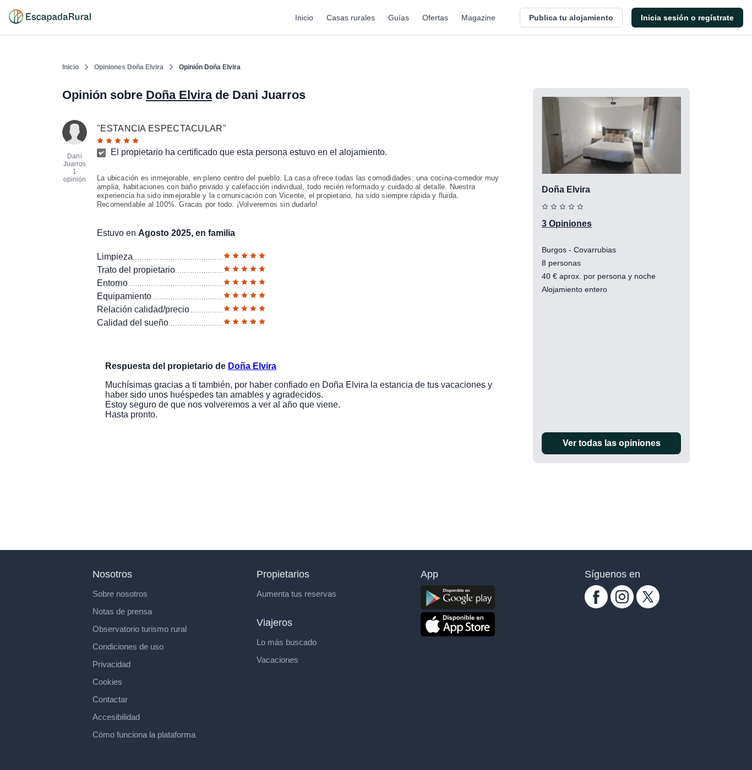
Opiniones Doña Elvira (129, 67)
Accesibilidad (116, 717)
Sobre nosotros (120, 593)
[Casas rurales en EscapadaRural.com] (50, 17)
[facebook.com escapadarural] (596, 605)
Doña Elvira (179, 95)
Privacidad (111, 664)
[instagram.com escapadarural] (622, 605)
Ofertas (435, 17)
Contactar (110, 699)
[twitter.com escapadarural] (648, 605)
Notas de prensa (122, 611)
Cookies (107, 681)
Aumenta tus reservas (296, 593)
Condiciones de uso (128, 646)
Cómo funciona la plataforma (143, 734)
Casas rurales (350, 17)
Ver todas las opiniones (612, 443)
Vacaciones (277, 659)
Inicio (304, 17)
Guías (398, 17)
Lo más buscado (287, 642)
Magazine (478, 17)
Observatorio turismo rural (139, 629)
